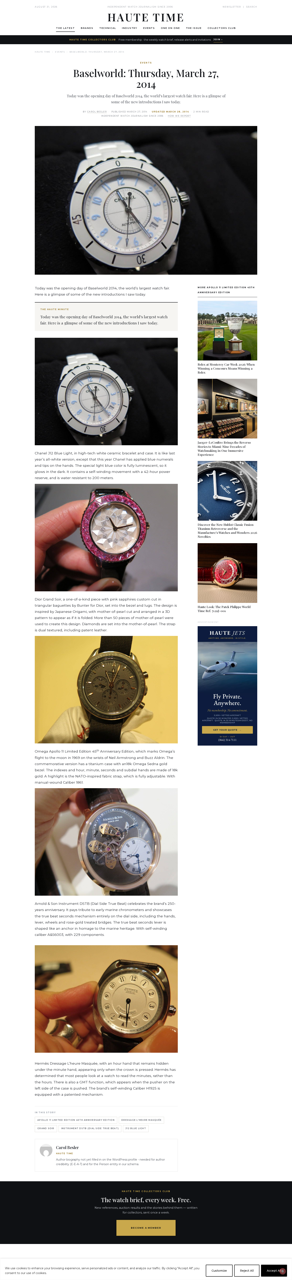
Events (149, 28)
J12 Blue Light (136, 1128)
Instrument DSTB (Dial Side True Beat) (90, 1128)
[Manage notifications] (282, 1271)
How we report (179, 116)
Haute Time (42, 52)
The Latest (65, 28)
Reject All (247, 1270)
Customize (219, 1270)
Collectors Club (222, 28)
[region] (146, 1269)
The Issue (194, 28)
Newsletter (232, 7)
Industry (129, 28)
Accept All (274, 1270)
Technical (107, 28)
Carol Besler (97, 111)
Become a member (146, 1227)
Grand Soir (45, 1128)
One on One (170, 28)
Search (251, 7)
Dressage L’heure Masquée (141, 1120)
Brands (87, 28)
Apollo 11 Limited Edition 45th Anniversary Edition (76, 1120)
